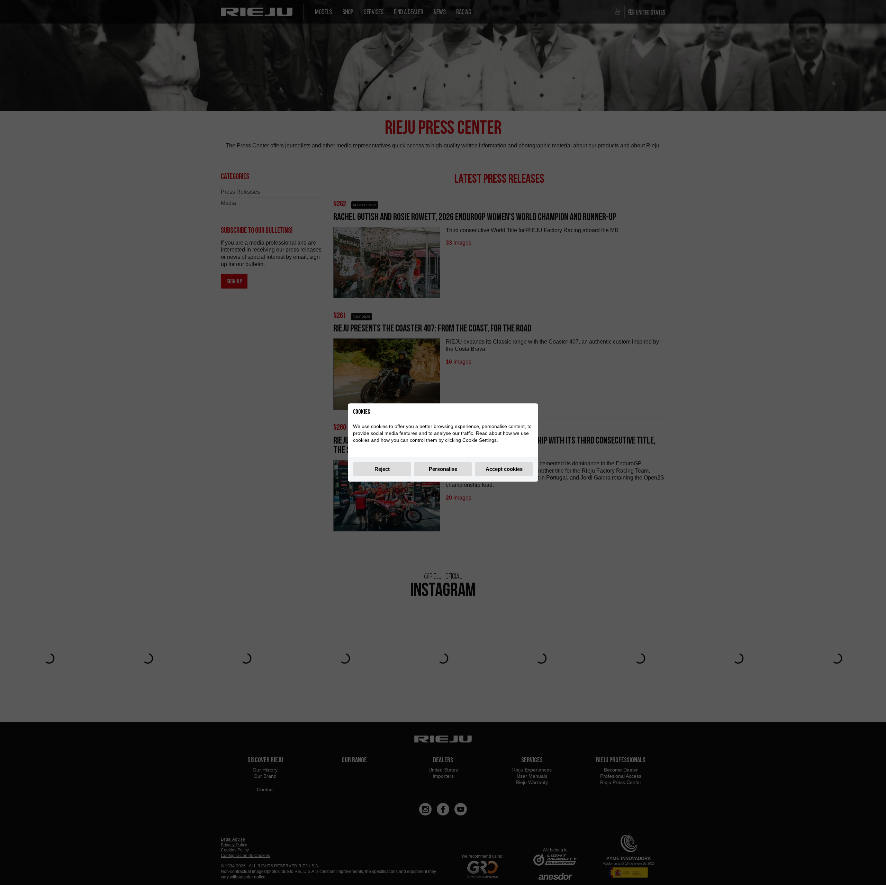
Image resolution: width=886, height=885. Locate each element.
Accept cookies (504, 469)
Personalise (443, 469)
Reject (382, 469)
